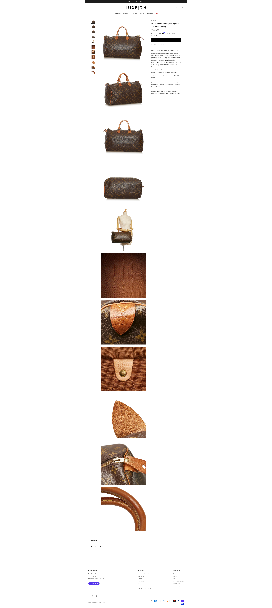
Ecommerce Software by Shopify (99, 602)
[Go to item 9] (93, 62)
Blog (174, 573)
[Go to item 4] (93, 37)
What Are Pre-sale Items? (144, 591)
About (175, 576)
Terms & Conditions (178, 581)
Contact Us (141, 576)
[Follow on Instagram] (96, 596)
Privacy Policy (176, 583)
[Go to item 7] (93, 52)
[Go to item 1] (93, 22)
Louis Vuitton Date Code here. (169, 72)
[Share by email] (161, 69)
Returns (140, 578)
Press (174, 578)
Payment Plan (141, 581)
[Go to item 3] (93, 32)
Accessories (150, 13)
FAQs (139, 583)
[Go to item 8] (93, 57)
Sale (156, 13)
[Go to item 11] (93, 72)
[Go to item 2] (93, 27)
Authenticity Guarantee (144, 573)
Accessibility (141, 586)
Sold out (166, 40)
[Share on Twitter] (157, 69)
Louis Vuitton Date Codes (144, 588)
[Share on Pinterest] (159, 69)
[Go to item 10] (93, 67)
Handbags (142, 13)
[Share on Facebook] (155, 69)
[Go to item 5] (93, 42)
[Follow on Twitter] (93, 596)
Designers (134, 13)
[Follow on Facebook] (89, 596)
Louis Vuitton (126, 13)
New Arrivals (117, 13)
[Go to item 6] (93, 47)
